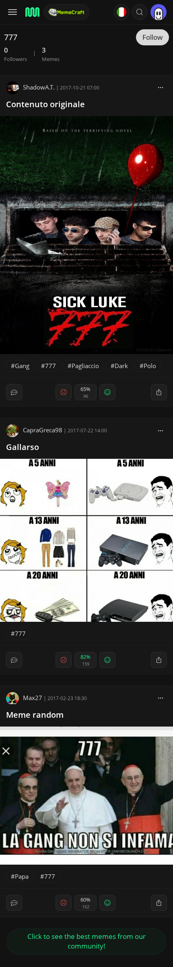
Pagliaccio (85, 366)
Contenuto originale (45, 104)
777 (50, 366)
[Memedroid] (31, 12)
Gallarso (22, 447)
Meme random (35, 714)
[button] (140, 12)
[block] (160, 87)
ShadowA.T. (39, 87)
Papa (22, 876)
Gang (22, 366)
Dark (121, 366)
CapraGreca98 (42, 430)
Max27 (32, 698)
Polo (150, 366)
